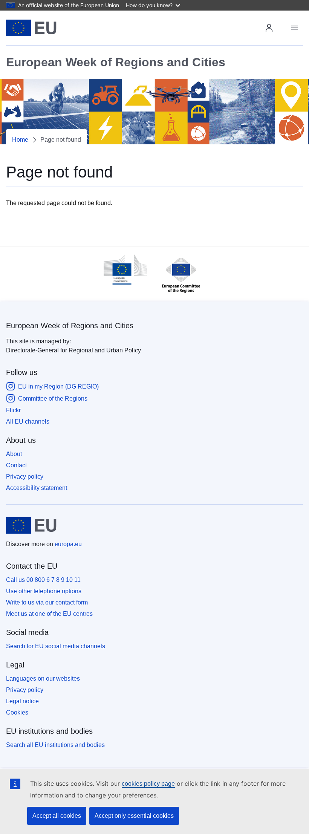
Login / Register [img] (269, 28)
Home (20, 139)
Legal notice (22, 701)
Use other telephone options (43, 591)
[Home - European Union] (31, 28)
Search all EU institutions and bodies (55, 745)
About (14, 454)
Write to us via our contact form (47, 602)
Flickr (13, 410)
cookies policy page (148, 783)
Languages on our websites (43, 678)
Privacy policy (24, 476)
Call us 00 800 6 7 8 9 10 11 (43, 580)
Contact (16, 465)
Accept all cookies (56, 816)
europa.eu (68, 544)
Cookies (17, 712)
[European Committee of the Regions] (177, 294)
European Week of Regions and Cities (69, 325)
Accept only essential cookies (134, 816)
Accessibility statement (36, 488)
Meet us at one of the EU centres (49, 614)
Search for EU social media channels (55, 646)
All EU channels (27, 421)
